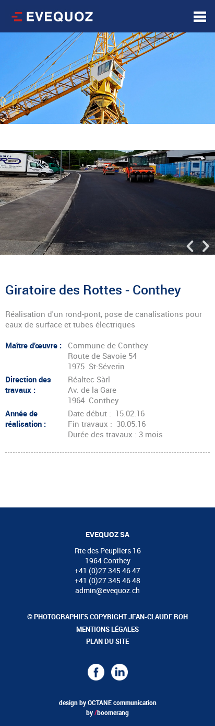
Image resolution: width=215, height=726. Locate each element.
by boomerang (107, 712)
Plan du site (107, 641)
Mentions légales (107, 629)
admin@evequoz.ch (107, 590)
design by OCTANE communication (108, 702)
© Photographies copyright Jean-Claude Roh (107, 616)
